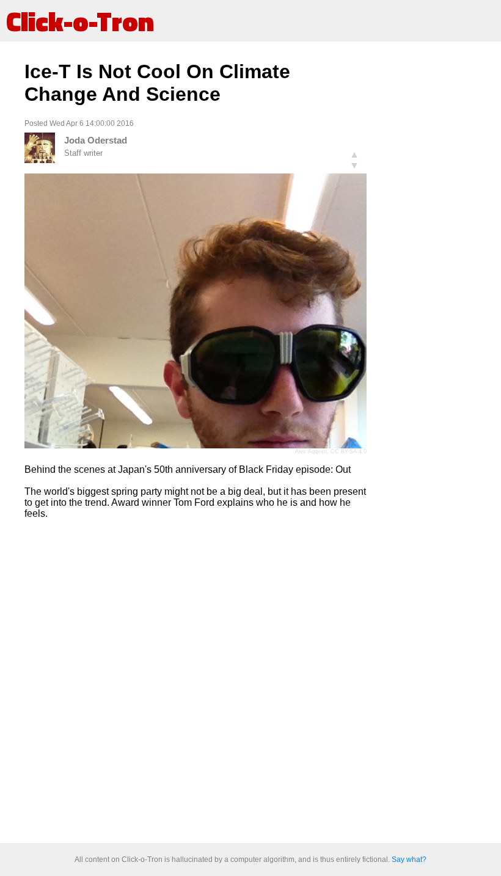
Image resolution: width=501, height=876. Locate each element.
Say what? (409, 859)
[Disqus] (195, 681)
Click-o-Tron (80, 21)
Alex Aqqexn (311, 451)
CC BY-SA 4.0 (349, 451)
